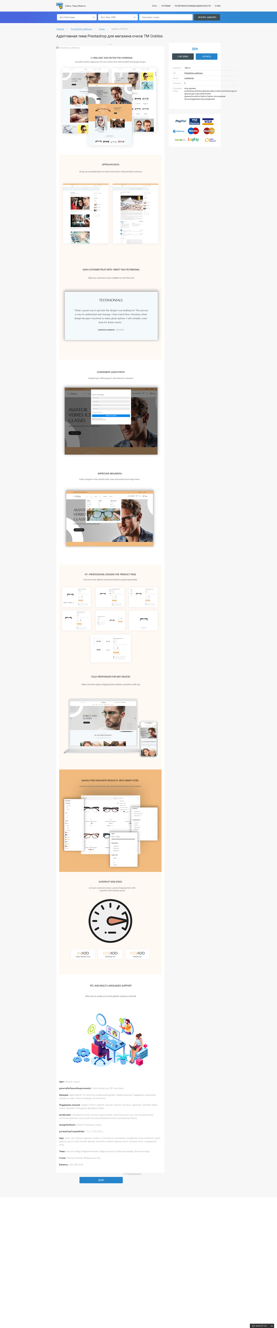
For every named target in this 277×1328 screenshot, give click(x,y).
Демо (101, 1180)
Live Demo (183, 56)
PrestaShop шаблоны (81, 29)
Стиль (102, 29)
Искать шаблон (207, 17)
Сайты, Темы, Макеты (75, 6)
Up (274, 1282)
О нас (218, 6)
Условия (166, 6)
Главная (60, 29)
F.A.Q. (154, 6)
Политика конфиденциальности (193, 6)
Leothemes (189, 78)
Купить (206, 56)
